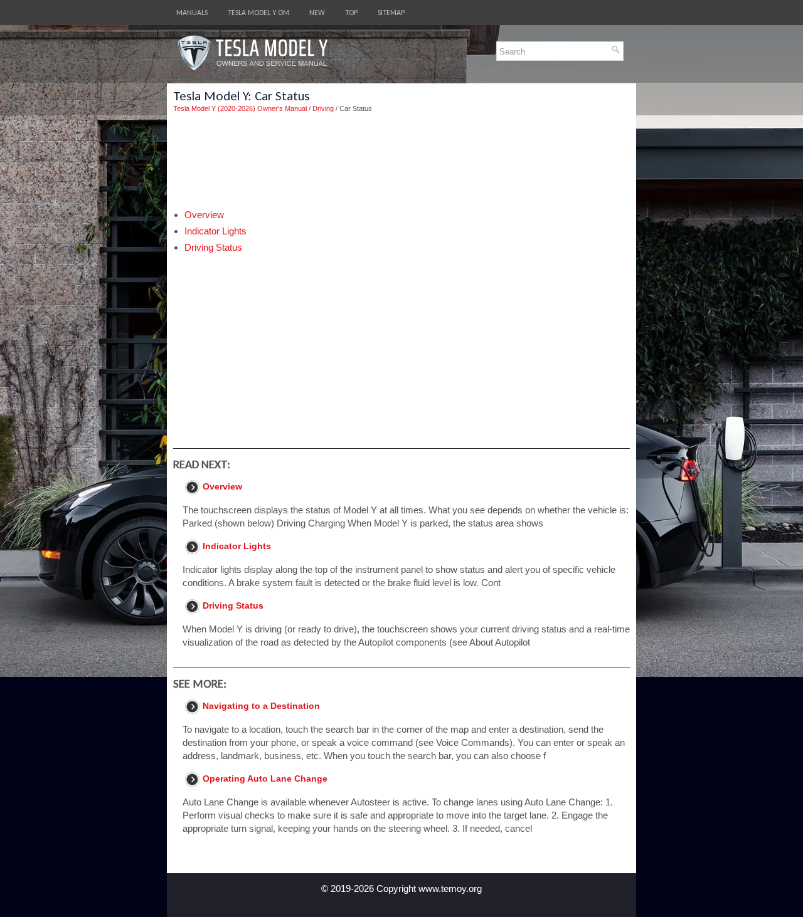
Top (351, 12)
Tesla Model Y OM (258, 12)
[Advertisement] (401, 161)
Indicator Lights (215, 231)
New (317, 12)
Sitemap (391, 12)
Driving (323, 108)
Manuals (192, 12)
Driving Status (213, 247)
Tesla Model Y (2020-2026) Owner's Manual (240, 108)
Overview (204, 214)
